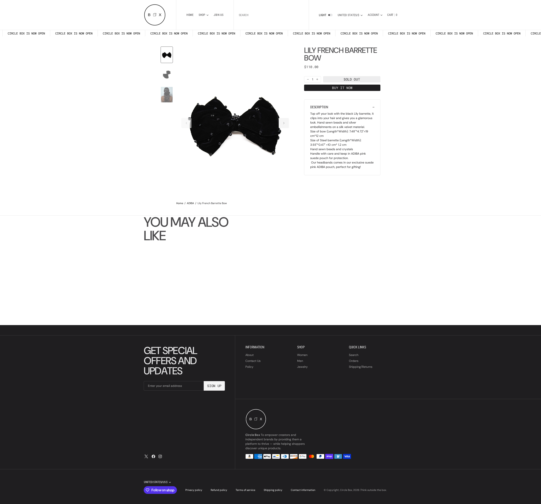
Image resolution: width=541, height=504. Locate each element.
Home (179, 203)
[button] (375, 15)
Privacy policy (193, 490)
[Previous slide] (186, 123)
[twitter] (146, 456)
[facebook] (153, 456)
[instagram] (160, 456)
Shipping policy (273, 490)
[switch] (330, 15)
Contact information (303, 490)
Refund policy (219, 490)
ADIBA (190, 203)
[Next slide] (284, 123)
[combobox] (271, 15)
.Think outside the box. (373, 490)
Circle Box (346, 490)
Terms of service (245, 490)
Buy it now (342, 87)
